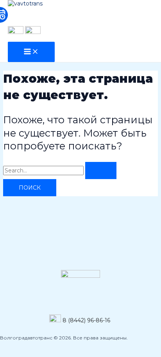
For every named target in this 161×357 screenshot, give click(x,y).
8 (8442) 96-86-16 (86, 320)
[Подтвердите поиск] (100, 170)
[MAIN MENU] (31, 52)
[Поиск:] (59, 170)
